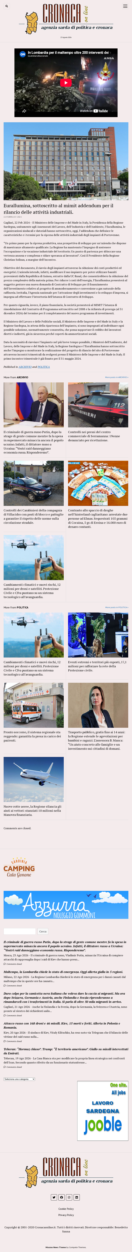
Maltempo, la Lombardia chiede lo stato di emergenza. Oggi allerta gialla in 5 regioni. (63, 972)
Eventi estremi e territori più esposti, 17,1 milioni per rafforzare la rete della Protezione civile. (97, 666)
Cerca (42, 931)
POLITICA (44, 367)
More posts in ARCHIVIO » (116, 377)
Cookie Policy (66, 1208)
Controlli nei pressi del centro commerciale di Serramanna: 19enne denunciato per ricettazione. (94, 436)
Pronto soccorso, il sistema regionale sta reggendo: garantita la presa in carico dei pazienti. (32, 736)
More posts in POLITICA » (116, 607)
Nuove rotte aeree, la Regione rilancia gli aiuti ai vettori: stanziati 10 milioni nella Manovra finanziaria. (32, 810)
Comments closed (14, 964)
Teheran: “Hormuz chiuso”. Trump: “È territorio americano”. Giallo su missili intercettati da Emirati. (66, 1051)
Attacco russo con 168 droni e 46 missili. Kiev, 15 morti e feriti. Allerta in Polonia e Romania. (62, 1025)
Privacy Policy (66, 1215)
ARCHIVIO (25, 367)
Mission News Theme (56, 1247)
